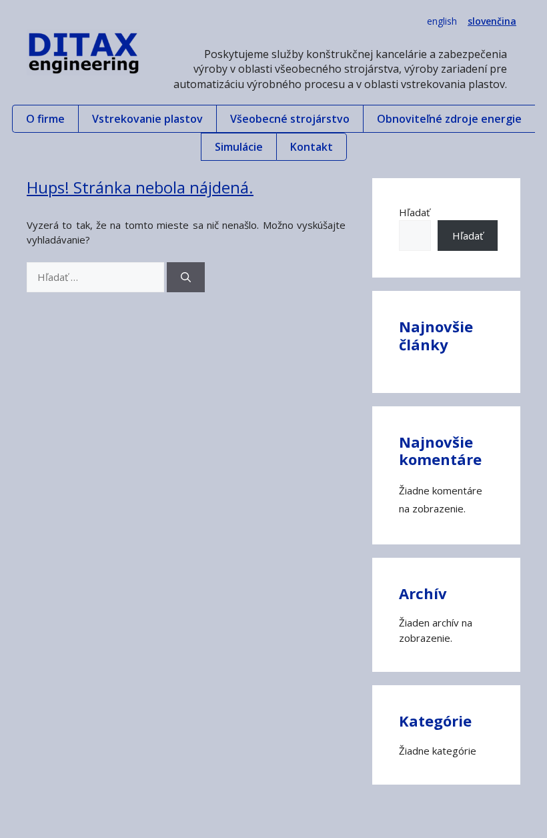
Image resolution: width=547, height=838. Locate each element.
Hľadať (414, 212)
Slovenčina (492, 21)
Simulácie (239, 146)
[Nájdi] (186, 277)
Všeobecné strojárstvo (290, 118)
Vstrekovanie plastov (147, 118)
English (442, 21)
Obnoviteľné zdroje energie (449, 118)
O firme (45, 118)
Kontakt (311, 146)
